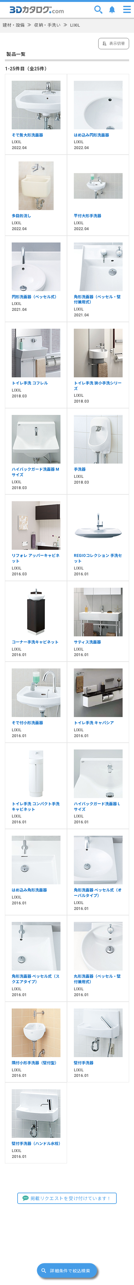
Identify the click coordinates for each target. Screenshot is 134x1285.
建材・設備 (14, 25)
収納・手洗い (47, 25)
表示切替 (116, 43)
